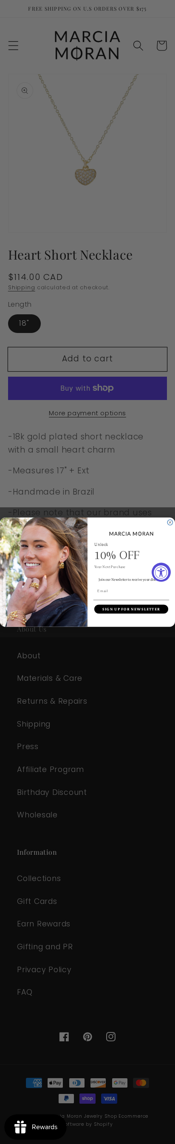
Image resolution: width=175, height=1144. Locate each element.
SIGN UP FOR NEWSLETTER (131, 609)
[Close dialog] (170, 522)
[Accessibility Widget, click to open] (161, 572)
